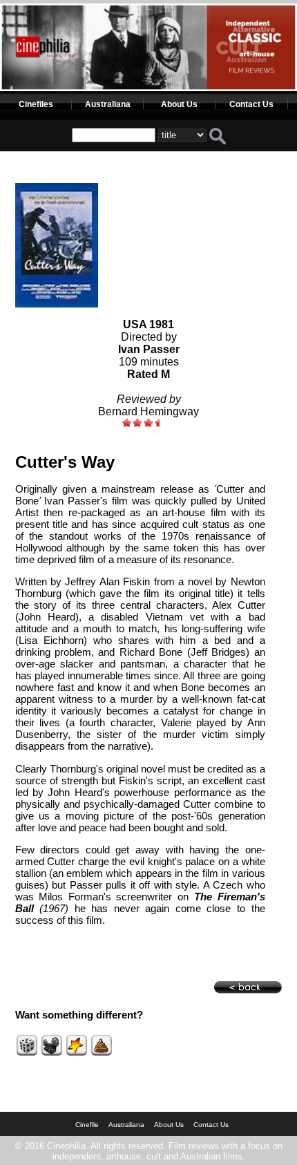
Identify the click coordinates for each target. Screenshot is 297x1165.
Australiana (108, 104)
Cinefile (87, 1124)
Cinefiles (36, 104)
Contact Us (251, 104)
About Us (179, 104)
